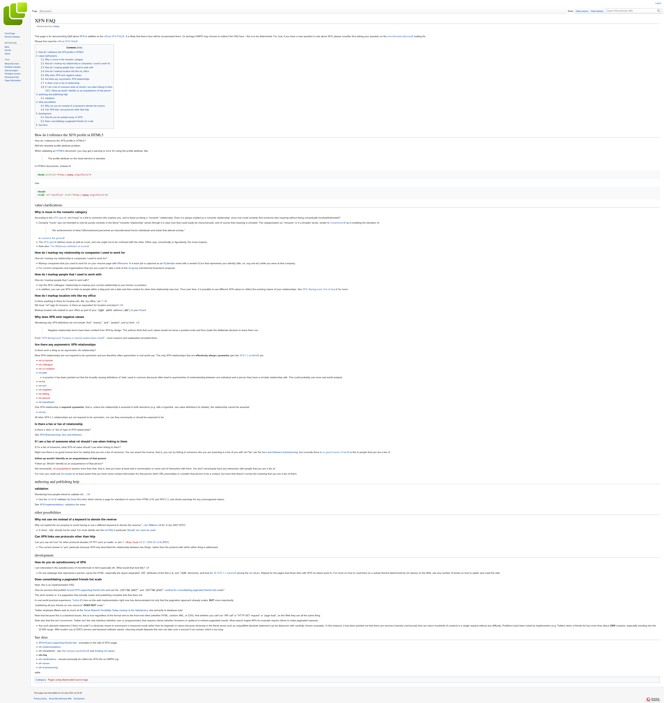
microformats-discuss (399, 36)
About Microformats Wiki (60, 698)
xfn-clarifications (47, 659)
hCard (200, 263)
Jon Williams (151, 525)
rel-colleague (46, 364)
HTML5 (60, 150)
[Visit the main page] (15, 14)
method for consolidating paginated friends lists (190, 590)
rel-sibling (44, 393)
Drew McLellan (79, 499)
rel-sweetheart (46, 402)
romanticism (336, 222)
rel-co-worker (46, 360)
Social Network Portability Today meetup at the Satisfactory (116, 610)
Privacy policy (40, 698)
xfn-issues (44, 663)
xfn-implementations (50, 646)
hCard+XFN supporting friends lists (86, 590)
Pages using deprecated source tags (68, 679)
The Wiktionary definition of (68, 246)
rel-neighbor (45, 389)
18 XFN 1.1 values (224, 573)
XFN (82, 36)
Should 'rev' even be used (141, 530)
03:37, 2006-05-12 (149, 542)
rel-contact (66, 473)
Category (41, 679)
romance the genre (52, 238)
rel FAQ (109, 530)
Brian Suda (132, 542)
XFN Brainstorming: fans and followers (61, 434)
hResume (122, 263)
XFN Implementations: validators (57, 504)
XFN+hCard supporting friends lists (58, 642)
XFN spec (58, 217)
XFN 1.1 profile (247, 355)
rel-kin (42, 381)
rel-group (133, 268)
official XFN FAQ (113, 36)
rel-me (42, 412)
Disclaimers (79, 698)
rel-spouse (44, 398)
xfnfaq (56, 26)
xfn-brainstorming (48, 667)
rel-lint (51, 499)
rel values (130, 499)
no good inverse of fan (334, 452)
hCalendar (169, 263)
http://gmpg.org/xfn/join (74, 650)
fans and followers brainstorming (280, 452)
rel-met (42, 385)
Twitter (76, 600)
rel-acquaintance (62, 468)
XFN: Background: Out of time (319, 289)
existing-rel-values (105, 650)
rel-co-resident (46, 368)
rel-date (43, 372)
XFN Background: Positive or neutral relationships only (72, 338)
